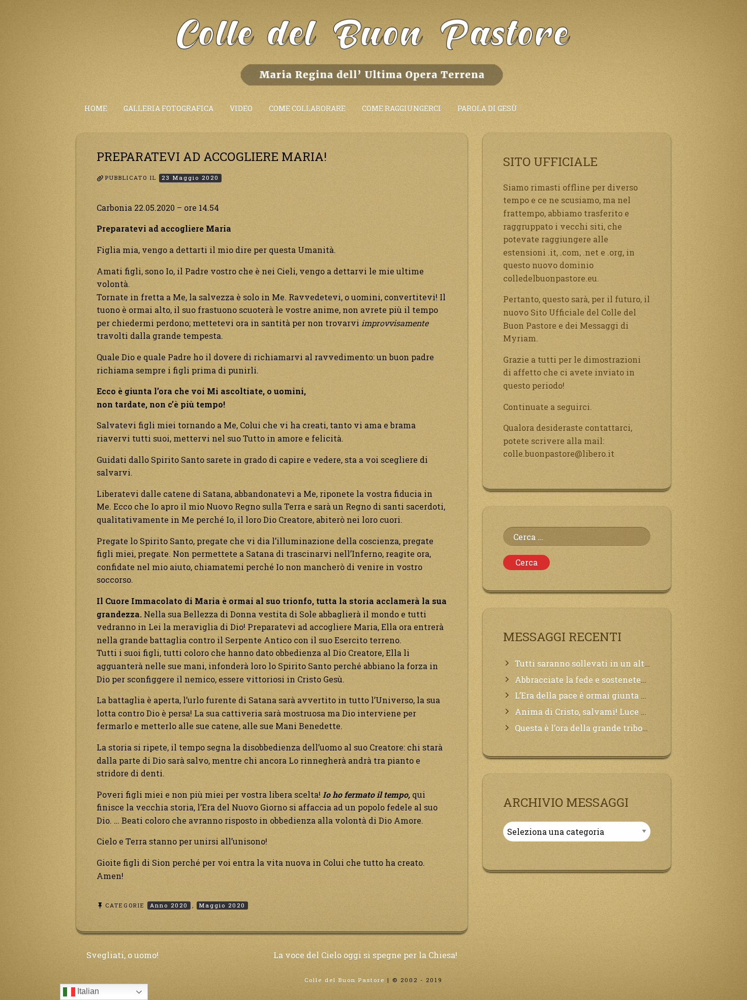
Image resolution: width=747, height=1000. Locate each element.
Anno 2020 (169, 905)
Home (95, 108)
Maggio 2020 (222, 905)
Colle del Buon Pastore (344, 980)
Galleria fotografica (168, 108)
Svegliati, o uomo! (122, 955)
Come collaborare (307, 108)
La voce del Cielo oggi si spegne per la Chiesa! (365, 955)
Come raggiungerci (401, 108)
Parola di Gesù (487, 108)
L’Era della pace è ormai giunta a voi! (589, 695)
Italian (87, 991)
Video (241, 108)
